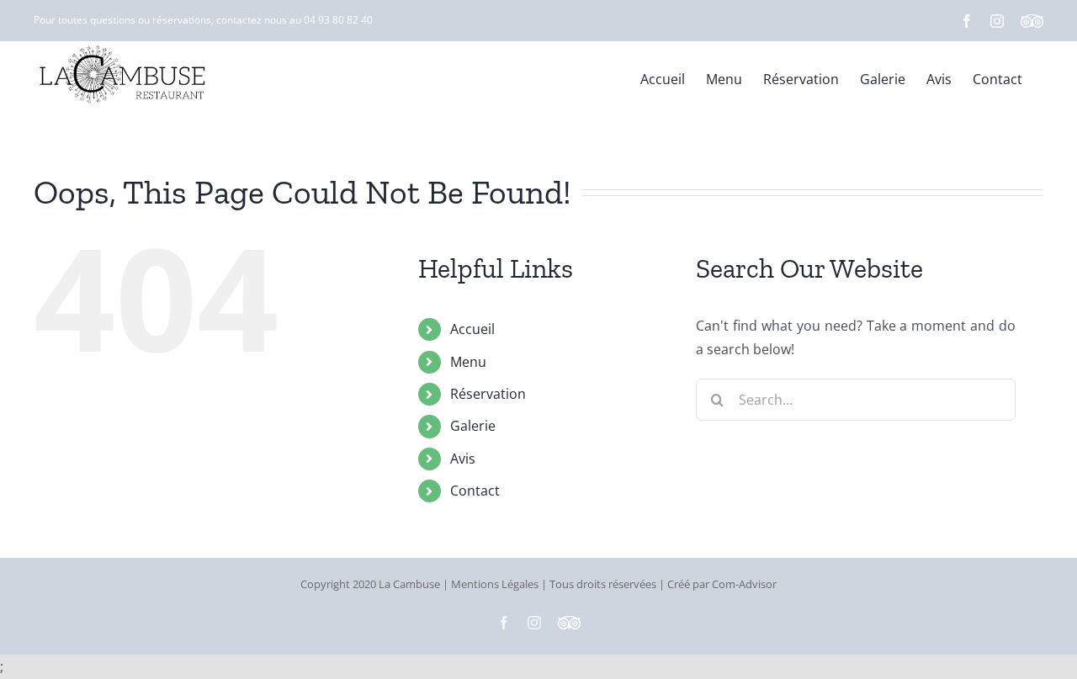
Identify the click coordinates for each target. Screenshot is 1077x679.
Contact (475, 490)
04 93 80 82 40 (338, 20)
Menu (468, 362)
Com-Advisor (744, 583)
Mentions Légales (494, 583)
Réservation (488, 394)
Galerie (473, 425)
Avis (462, 458)
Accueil (472, 329)
